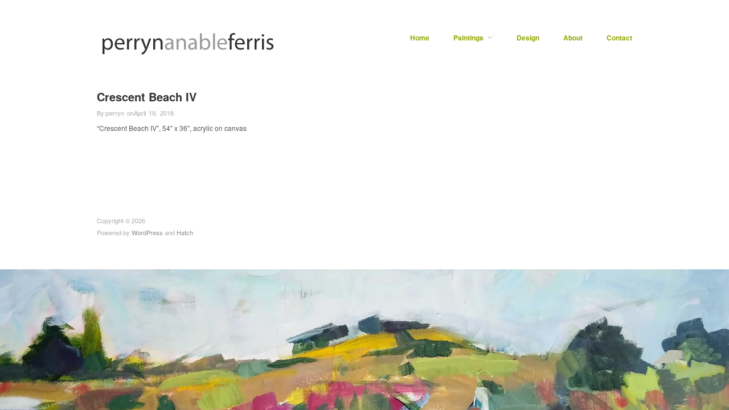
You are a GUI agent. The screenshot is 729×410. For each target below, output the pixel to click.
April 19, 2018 (154, 112)
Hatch (185, 232)
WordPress (147, 232)
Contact (619, 37)
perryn (115, 112)
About (573, 37)
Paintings (468, 37)
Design (528, 37)
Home (419, 37)
